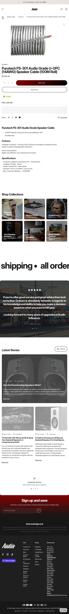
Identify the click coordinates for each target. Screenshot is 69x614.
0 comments (20, 381)
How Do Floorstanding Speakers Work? (22, 385)
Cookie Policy (25, 585)
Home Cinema (37, 555)
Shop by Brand (25, 555)
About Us (26, 549)
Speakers (38, 547)
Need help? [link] (63, 117)
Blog (24, 552)
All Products (26, 559)
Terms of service (33, 610)
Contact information (50, 610)
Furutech (5, 64)
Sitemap (25, 566)
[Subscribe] (39, 510)
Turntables (38, 549)
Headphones (39, 552)
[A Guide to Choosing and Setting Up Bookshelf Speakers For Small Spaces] (51, 418)
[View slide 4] (38, 489)
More (36, 562)
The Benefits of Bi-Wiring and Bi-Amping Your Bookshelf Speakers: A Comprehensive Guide (17, 440)
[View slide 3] (37, 328)
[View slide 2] (34, 328)
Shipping (25, 569)
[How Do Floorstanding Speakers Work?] (34, 378)
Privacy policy (25, 610)
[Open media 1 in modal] (64, 24)
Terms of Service (25, 576)
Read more (6, 399)
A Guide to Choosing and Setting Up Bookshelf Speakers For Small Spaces (49, 439)
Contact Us (26, 547)
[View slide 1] (32, 328)
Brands (37, 564)
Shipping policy (41, 610)
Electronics (38, 559)
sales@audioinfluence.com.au (57, 595)
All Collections (26, 562)
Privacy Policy (25, 580)
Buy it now (34, 89)
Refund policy (25, 572)
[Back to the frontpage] (3, 17)
